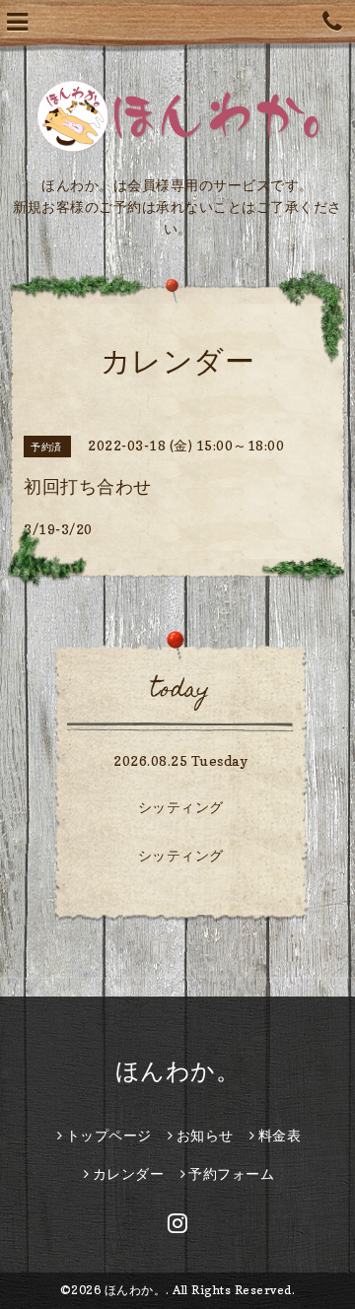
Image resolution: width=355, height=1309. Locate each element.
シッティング (181, 806)
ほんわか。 (178, 1071)
